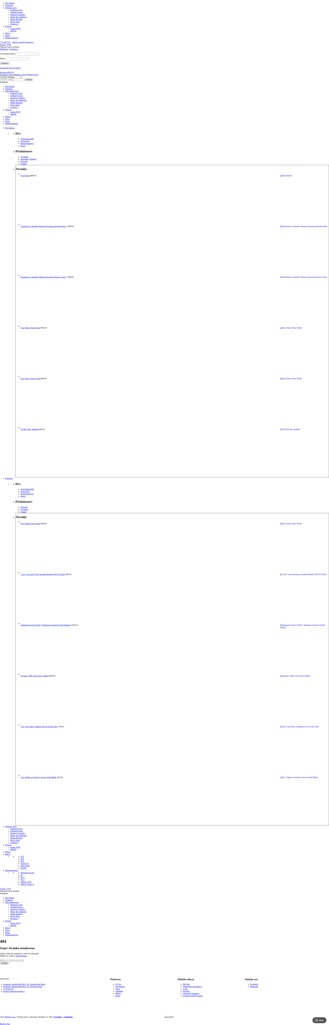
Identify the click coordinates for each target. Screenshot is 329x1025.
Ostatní (23, 164)
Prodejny (186, 991)
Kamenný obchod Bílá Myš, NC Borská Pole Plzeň (24, 984)
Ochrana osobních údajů (193, 996)
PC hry (118, 984)
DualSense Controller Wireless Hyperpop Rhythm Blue (43, 226)
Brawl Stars (15, 22)
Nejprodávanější (27, 139)
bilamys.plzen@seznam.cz (23, 42)
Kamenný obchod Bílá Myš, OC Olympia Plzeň (22, 987)
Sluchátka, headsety (29, 159)
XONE (23, 868)
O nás (185, 989)
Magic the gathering (18, 17)
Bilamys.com (10, 1017)
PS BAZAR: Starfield (30, 429)
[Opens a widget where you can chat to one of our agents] (319, 1020)
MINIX (13, 31)
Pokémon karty (16, 10)
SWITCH (25, 863)
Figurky (8, 26)
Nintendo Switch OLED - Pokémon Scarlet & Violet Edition (45, 625)
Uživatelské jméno (7, 54)
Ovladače (24, 157)
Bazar (7, 36)
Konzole (24, 161)
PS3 (22, 856)
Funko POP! (15, 29)
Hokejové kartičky (17, 15)
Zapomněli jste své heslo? (10, 68)
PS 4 (22, 877)
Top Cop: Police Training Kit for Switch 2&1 (39, 727)
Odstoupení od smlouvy (192, 986)
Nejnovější (25, 141)
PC (22, 875)
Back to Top (5, 1024)
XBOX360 (25, 866)
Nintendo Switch (27, 873)
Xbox (117, 989)
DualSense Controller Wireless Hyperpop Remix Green (43, 277)
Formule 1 (14, 24)
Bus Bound (25, 176)
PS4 (22, 859)
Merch (7, 33)
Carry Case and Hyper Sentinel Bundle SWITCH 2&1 (43, 574)
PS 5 (22, 880)
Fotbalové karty (16, 12)
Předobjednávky (11, 38)
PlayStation (9, 3)
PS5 (22, 861)
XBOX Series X (27, 884)
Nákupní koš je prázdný (9, 47)
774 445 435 (5, 42)
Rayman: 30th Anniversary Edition (35, 676)
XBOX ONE (26, 882)
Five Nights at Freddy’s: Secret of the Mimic (39, 777)
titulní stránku (21, 956)
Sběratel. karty (11, 8)
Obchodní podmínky (191, 993)
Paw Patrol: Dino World (31, 328)
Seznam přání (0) (7, 72)
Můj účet (186, 984)
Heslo (2, 58)
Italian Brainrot (16, 19)
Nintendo (9, 5)
